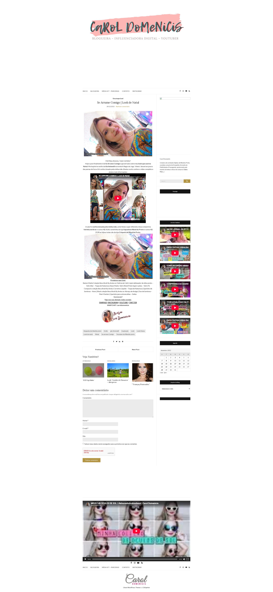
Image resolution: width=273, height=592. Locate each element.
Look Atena (141, 331)
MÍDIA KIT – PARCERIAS (110, 91)
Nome (85, 421)
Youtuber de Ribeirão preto (125, 334)
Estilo (106, 331)
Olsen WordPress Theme (131, 587)
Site (84, 436)
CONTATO (126, 91)
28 (162, 370)
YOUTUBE (123, 302)
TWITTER (133, 302)
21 (162, 367)
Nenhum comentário (122, 106)
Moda (97, 334)
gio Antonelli (114, 331)
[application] (136, 531)
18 (179, 364)
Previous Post (100, 349)
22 (166, 367)
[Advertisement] (136, 68)
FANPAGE (103, 302)
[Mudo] (184, 559)
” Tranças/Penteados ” (141, 384)
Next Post (135, 349)
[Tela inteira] (188, 559)
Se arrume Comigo (108, 334)
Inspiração (124, 331)
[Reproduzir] (85, 559)
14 (162, 364)
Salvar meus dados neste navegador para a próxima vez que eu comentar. (111, 444)
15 (166, 364)
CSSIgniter (146, 587)
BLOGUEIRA (95, 91)
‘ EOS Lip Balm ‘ (88, 380)
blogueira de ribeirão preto (92, 331)
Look (132, 331)
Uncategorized (118, 98)
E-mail (85, 428)
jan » (165, 372)
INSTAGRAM (136, 91)
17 (175, 364)
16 (171, 364)
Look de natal (88, 334)
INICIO (85, 91)
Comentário (87, 398)
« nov (161, 372)
